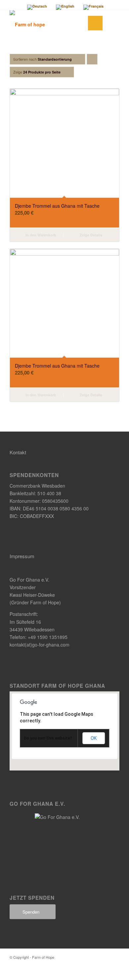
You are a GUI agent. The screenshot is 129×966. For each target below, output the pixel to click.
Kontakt (18, 452)
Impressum (22, 556)
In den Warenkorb (40, 234)
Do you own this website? (48, 738)
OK (94, 738)
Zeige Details (90, 234)
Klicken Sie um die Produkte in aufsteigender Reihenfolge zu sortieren (92, 60)
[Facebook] (104, 957)
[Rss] (114, 957)
